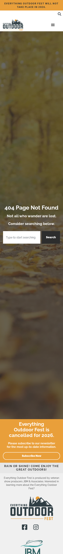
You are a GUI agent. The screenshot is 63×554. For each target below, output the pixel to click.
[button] (53, 25)
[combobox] (21, 237)
